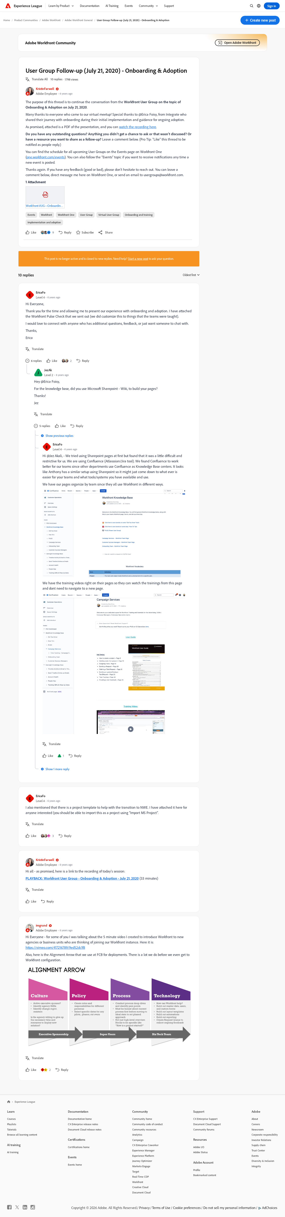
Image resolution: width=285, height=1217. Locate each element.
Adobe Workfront (51, 20)
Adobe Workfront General (79, 20)
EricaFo (40, 292)
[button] (260, 20)
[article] (107, 327)
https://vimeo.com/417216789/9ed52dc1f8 (55, 947)
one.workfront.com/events (45, 157)
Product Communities (26, 20)
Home (6, 20)
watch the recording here (137, 127)
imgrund (41, 925)
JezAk (48, 370)
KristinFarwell (45, 89)
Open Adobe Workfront (240, 42)
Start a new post (138, 259)
